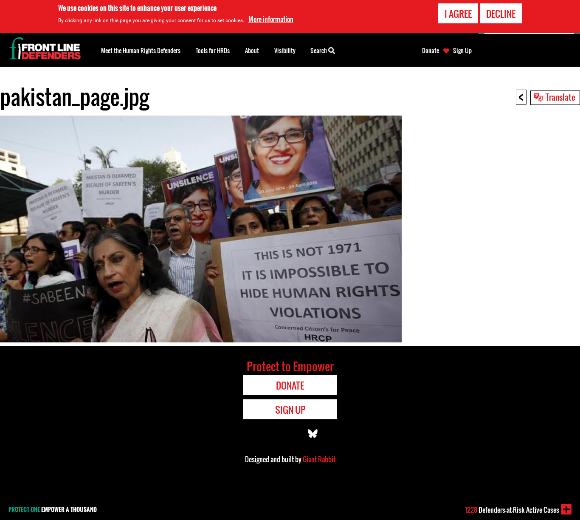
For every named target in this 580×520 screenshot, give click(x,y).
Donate (430, 50)
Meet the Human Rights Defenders (140, 50)
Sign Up (462, 50)
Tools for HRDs (213, 50)
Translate (560, 97)
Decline (500, 13)
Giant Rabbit (319, 459)
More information (270, 19)
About (252, 50)
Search (319, 50)
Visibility (285, 50)
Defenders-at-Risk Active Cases (512, 510)
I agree (458, 13)
